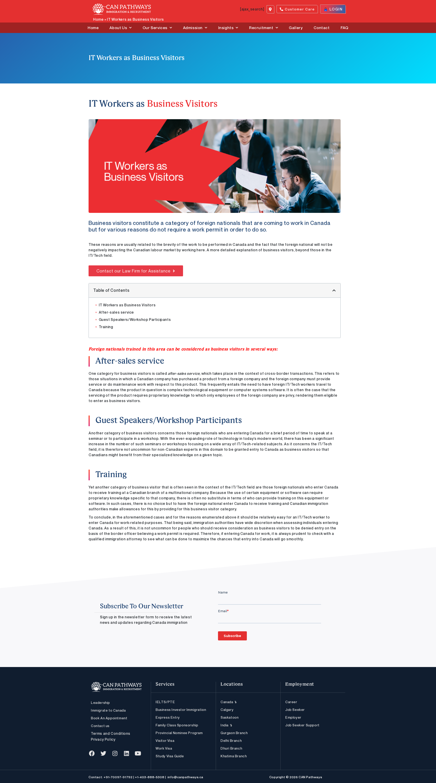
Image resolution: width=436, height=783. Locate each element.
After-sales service (116, 312)
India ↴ (226, 725)
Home (98, 19)
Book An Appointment (109, 718)
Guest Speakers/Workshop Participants (135, 319)
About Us (118, 27)
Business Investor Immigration (181, 709)
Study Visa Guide (170, 756)
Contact (321, 27)
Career (291, 702)
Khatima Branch (233, 756)
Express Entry (168, 717)
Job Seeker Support (302, 725)
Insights (226, 27)
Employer (293, 717)
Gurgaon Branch (234, 733)
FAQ (344, 27)
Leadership (100, 702)
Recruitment (261, 27)
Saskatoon (229, 717)
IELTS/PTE (165, 702)
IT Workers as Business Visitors (127, 305)
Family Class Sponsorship (177, 725)
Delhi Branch (231, 740)
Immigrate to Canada (108, 710)
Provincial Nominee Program (179, 733)
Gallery (296, 27)
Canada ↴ (228, 702)
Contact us (100, 726)
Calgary (226, 709)
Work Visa (164, 748)
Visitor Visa (165, 740)
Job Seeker (295, 709)
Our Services (155, 27)
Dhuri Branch (231, 748)
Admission (193, 27)
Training (106, 327)
